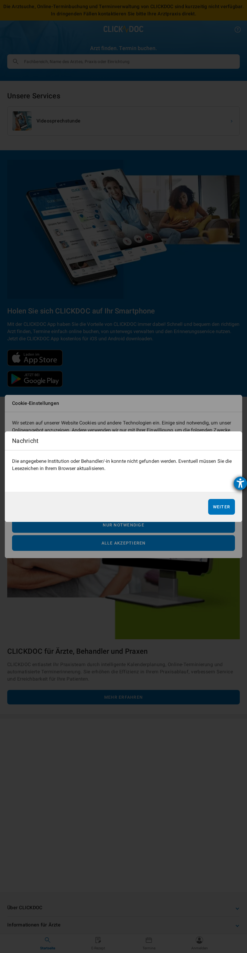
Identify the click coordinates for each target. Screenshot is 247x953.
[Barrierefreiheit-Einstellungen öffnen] (240, 483)
